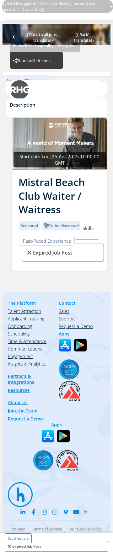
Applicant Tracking (26, 319)
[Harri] (17, 491)
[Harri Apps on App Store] (65, 345)
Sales (64, 311)
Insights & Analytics (27, 364)
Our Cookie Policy (85, 529)
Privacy (18, 529)
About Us (18, 402)
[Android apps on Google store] (80, 345)
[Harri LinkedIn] (23, 512)
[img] (60, 144)
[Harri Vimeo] (65, 512)
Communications (25, 349)
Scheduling (19, 334)
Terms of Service (47, 529)
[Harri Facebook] (33, 512)
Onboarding (20, 326)
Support (67, 319)
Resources (19, 390)
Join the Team (22, 411)
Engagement (20, 356)
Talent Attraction (24, 311)
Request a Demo (25, 419)
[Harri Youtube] (76, 512)
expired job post (26, 546)
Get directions (18, 538)
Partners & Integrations (21, 379)
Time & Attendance (27, 341)
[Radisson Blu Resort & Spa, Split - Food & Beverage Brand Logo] (56, 90)
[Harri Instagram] (44, 512)
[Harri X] (87, 511)
